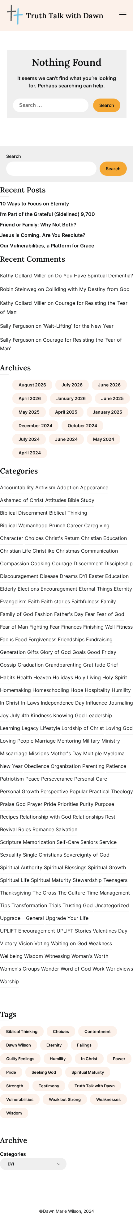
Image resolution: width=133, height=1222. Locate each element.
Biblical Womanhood (24, 525)
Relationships (88, 817)
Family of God (16, 614)
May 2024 (103, 439)
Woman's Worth (89, 956)
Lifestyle (50, 728)
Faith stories (55, 601)
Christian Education (104, 538)
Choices (34, 538)
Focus (7, 639)
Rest (110, 817)
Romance (43, 829)
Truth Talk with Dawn (64, 15)
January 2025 (107, 412)
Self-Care (68, 842)
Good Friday (101, 652)
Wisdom (33, 956)
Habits (7, 677)
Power (119, 1058)
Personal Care (90, 779)
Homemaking (15, 690)
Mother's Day (66, 753)
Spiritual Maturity (51, 880)
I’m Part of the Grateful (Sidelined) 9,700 (47, 214)
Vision (26, 943)
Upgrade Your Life (66, 918)
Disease (49, 576)
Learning (10, 728)
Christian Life (15, 551)
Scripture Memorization (27, 842)
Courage (62, 563)
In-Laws (30, 703)
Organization (66, 766)
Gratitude (94, 665)
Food (21, 639)
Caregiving (96, 525)
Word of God (76, 969)
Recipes (9, 817)
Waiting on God (69, 943)
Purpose (104, 804)
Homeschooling (50, 690)
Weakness (100, 943)
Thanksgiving (15, 893)
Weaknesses (108, 1099)
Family (108, 601)
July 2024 (29, 439)
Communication (99, 551)
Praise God (13, 804)
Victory (8, 943)
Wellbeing (11, 956)
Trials (55, 905)
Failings (84, 1045)
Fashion (44, 614)
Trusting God (77, 905)
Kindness (41, 715)
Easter (96, 576)
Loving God (119, 728)
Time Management (108, 893)
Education (117, 576)
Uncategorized (111, 905)
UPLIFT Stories (74, 931)
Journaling (121, 703)
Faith (34, 601)
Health (24, 677)
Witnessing (57, 956)
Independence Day (62, 703)
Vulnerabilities (19, 1099)
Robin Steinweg (18, 289)
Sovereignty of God (86, 855)
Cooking (40, 563)
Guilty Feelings (20, 1058)
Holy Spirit (114, 677)
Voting (41, 943)
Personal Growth (19, 791)
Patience (116, 766)
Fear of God (110, 614)
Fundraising (99, 639)
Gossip (8, 665)
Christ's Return (62, 538)
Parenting (93, 766)
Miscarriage (13, 753)
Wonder (50, 969)
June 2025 (112, 398)
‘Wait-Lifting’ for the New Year (78, 326)
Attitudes (55, 500)
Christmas (67, 551)
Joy (4, 715)
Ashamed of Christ (22, 500)
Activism (45, 487)
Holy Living (88, 677)
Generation (13, 652)
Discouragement (19, 576)
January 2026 (71, 398)
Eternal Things (95, 589)
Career (75, 525)
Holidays (63, 677)
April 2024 (30, 452)
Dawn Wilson (18, 1045)
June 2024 (66, 439)
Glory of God (55, 652)
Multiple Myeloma (104, 753)
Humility (121, 690)
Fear (90, 614)
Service (108, 842)
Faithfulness (85, 601)
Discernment (88, 563)
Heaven (42, 677)
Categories (13, 1154)
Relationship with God (45, 817)
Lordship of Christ (83, 728)
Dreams (69, 576)
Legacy (30, 728)
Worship (9, 981)
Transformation (29, 905)
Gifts (33, 652)
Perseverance (57, 779)
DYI (83, 576)
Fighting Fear (44, 627)
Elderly (8, 589)
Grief (112, 665)
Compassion (14, 563)
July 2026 (72, 384)
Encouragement (59, 589)
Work (98, 969)
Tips (5, 905)
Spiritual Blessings (65, 867)
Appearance (94, 487)
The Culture (71, 893)
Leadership (99, 715)
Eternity (123, 589)
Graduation (31, 665)
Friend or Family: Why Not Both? (38, 224)
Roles (24, 829)
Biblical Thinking (68, 513)
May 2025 (29, 412)
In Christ (9, 703)
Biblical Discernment (24, 513)
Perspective (54, 791)
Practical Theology (111, 791)
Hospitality (97, 690)
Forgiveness (42, 639)
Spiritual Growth (107, 867)
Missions (39, 753)
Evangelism (13, 601)
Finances (71, 627)
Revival (8, 829)
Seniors (89, 842)
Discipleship (119, 563)
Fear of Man (14, 627)
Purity (86, 804)
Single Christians (42, 855)
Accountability (17, 487)
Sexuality (10, 855)
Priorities (68, 804)
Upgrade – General (22, 918)
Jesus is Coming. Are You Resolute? (42, 235)
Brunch (57, 525)
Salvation (66, 829)
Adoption (68, 487)
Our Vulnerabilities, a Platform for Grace (47, 245)
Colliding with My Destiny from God (87, 289)
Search (13, 156)
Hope (77, 690)
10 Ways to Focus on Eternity (34, 203)
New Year (11, 766)
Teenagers (115, 880)
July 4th (19, 715)
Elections (28, 589)
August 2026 (32, 384)
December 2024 (35, 425)
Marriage (45, 741)
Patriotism (12, 779)
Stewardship (87, 880)
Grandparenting (63, 665)
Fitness (124, 627)
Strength (14, 1085)
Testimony (49, 1085)
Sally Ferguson (17, 326)
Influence (96, 703)
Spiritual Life (14, 880)
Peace (32, 779)
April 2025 (66, 412)
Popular (79, 791)
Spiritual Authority (21, 867)
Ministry (110, 741)
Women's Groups (20, 969)
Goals (79, 652)
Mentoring (69, 741)
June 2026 (109, 384)
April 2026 (30, 398)
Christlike (43, 551)
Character (11, 538)
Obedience (36, 766)
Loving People (16, 741)
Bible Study (81, 500)
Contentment (97, 1031)
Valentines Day (110, 931)
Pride (50, 804)
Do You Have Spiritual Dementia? (94, 275)
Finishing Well (99, 627)
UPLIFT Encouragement (27, 931)
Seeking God (44, 1072)
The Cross (44, 893)
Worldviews (119, 969)
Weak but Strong (65, 1099)
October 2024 (82, 425)
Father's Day (69, 614)
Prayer (34, 804)
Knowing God (69, 715)
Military (91, 741)
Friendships (71, 639)
